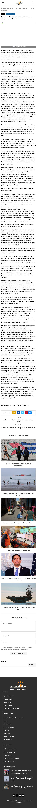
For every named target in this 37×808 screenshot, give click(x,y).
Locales (6, 721)
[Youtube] (20, 795)
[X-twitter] (17, 795)
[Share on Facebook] (18, 412)
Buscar (3, 661)
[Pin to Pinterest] (26, 412)
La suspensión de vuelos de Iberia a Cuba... (18, 523)
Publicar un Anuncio (10, 749)
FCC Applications (9, 752)
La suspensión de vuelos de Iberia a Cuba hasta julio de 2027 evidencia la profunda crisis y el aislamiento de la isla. (22, 786)
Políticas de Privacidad (11, 708)
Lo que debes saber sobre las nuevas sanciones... (18, 465)
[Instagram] (23, 795)
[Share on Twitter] (22, 412)
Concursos (7, 702)
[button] (32, 2)
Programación (8, 699)
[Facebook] (14, 795)
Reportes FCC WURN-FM (11, 758)
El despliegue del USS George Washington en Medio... (18, 494)
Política (6, 730)
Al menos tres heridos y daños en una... (18, 550)
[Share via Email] (30, 412)
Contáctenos (8, 705)
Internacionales (9, 727)
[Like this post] (14, 412)
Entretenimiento (9, 736)
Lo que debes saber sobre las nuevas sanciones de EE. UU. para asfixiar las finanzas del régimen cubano (21, 772)
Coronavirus (8, 740)
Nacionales (7, 724)
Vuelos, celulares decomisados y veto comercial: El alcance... (18, 579)
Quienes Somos (9, 696)
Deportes (7, 733)
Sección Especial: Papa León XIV (14, 718)
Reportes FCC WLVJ (10, 761)
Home (3, 8)
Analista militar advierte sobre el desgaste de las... (19, 608)
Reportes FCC (8, 755)
